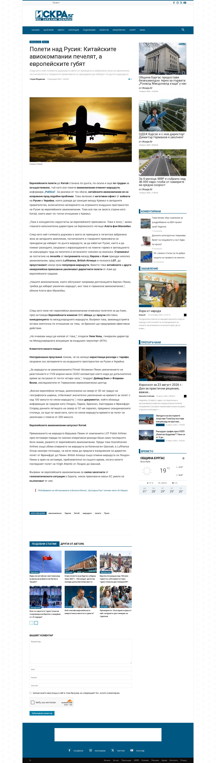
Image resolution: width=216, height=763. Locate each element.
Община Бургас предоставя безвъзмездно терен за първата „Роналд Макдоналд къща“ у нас (162, 80)
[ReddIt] (68, 90)
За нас (116, 760)
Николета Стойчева (146, 396)
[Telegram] (98, 90)
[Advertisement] (80, 173)
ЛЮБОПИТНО (119, 30)
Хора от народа (150, 311)
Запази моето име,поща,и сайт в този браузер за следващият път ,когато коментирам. (76, 693)
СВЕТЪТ (61, 30)
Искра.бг (142, 315)
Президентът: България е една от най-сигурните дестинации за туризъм (116, 613)
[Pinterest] (105, 90)
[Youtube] (184, 3)
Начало (107, 760)
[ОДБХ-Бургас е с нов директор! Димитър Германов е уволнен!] (162, 114)
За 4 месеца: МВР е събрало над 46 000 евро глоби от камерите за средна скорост (162, 182)
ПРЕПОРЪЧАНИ (151, 342)
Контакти (174, 760)
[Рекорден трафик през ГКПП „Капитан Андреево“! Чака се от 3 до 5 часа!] (146, 435)
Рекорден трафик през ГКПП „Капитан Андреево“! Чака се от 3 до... (170, 434)
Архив (164, 760)
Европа (68, 513)
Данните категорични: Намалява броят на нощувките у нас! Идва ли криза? (169, 240)
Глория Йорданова (37, 79)
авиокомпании (55, 513)
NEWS (142, 30)
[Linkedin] (61, 90)
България (69, 572)
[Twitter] (181, 3)
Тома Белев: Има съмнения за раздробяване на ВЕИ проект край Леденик (167, 222)
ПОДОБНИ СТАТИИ (44, 543)
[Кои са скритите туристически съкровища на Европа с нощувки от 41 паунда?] (46, 597)
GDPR (136, 760)
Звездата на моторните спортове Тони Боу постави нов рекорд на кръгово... (170, 419)
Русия (106, 513)
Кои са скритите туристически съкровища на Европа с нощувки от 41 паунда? (45, 614)
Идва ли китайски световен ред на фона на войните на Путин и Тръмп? (45, 579)
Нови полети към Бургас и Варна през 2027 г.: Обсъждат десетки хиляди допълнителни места (80, 579)
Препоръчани (35, 42)
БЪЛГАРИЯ (48, 30)
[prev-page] (31, 623)
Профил (56, 2)
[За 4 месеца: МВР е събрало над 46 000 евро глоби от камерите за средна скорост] (162, 163)
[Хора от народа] (162, 290)
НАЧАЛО (36, 30)
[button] (182, 30)
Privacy (183, 760)
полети (98, 513)
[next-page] (36, 623)
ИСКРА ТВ (104, 30)
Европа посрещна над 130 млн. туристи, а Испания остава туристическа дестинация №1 (114, 579)
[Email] (75, 90)
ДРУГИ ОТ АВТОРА (72, 543)
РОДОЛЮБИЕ (89, 30)
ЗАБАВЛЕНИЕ (149, 268)
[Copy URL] (112, 90)
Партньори (126, 760)
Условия (145, 760)
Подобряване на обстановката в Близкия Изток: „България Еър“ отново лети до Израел (83, 490)
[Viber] (90, 90)
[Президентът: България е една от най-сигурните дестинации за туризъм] (116, 597)
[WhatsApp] (83, 90)
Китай (76, 513)
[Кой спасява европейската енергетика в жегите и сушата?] (81, 597)
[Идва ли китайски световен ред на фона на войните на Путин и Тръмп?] (46, 562)
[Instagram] (177, 3)
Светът (45, 42)
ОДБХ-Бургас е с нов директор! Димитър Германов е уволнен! (161, 136)
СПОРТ (132, 30)
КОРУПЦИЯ (73, 30)
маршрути (87, 513)
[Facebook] (173, 3)
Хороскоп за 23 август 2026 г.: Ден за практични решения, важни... (161, 388)
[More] (120, 90)
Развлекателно (145, 306)
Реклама (155, 760)
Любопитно (34, 572)
